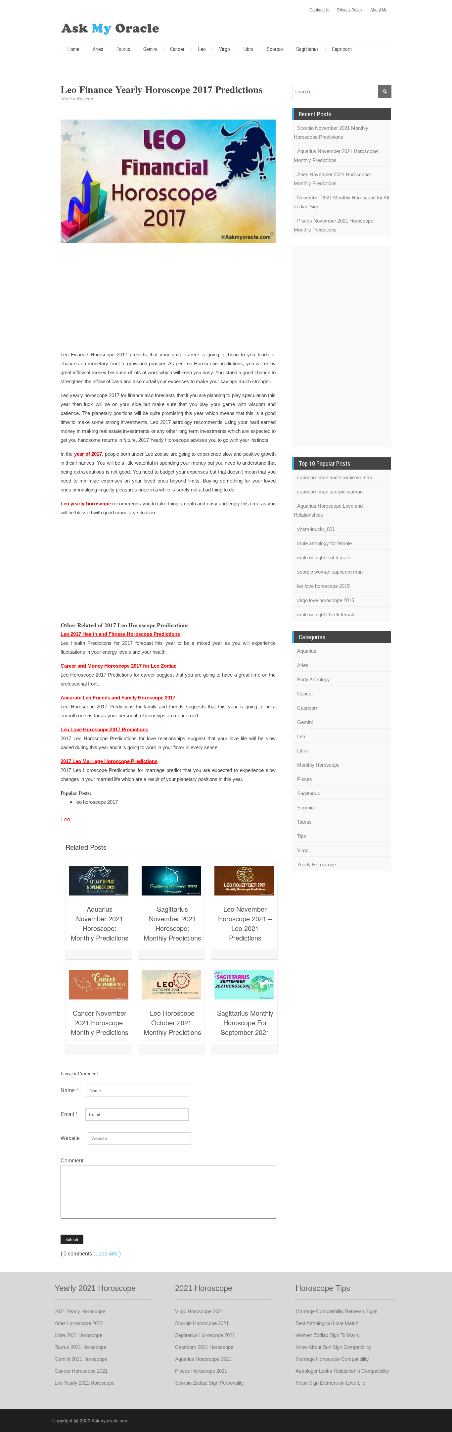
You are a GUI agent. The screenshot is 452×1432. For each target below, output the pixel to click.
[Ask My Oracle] (110, 28)
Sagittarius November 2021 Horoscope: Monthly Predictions (172, 923)
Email (69, 1114)
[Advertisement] (168, 297)
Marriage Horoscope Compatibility (332, 1359)
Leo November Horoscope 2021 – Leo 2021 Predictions (245, 923)
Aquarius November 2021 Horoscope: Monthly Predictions (99, 923)
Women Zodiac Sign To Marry (327, 1335)
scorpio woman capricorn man (330, 572)
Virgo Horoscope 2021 (199, 1311)
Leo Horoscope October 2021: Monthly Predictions (172, 1022)
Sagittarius (307, 49)
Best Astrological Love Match (326, 1323)
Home (73, 49)
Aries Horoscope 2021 (79, 1323)
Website (70, 1138)
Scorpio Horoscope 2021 (202, 1323)
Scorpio (275, 49)
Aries (98, 49)
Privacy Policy (349, 10)
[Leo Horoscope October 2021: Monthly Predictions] (171, 984)
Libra (248, 49)
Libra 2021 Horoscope (78, 1335)
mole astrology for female (324, 543)
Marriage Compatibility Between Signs (336, 1311)
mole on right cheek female (326, 614)
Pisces (304, 779)
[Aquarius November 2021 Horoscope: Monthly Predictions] (99, 880)
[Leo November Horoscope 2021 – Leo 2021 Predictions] (244, 880)
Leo (202, 49)
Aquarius (306, 651)
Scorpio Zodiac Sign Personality (209, 1383)
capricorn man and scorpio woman (334, 477)
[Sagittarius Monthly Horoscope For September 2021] (244, 984)
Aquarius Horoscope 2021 (203, 1359)
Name (69, 1090)
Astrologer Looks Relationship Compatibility (342, 1371)
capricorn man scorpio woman (330, 491)
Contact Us (319, 10)
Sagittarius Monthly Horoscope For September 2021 (245, 1022)
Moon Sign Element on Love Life (330, 1383)
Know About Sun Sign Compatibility (333, 1347)
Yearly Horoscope (316, 864)
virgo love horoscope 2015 (325, 600)
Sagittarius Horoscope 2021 (205, 1335)
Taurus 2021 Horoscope (80, 1347)
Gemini (150, 49)
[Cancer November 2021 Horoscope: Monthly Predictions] (99, 984)
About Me (378, 10)
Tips (301, 836)
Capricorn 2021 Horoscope (204, 1347)
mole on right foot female (323, 557)
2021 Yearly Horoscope (80, 1311)
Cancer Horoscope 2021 (81, 1371)
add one (108, 1253)
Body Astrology (313, 679)
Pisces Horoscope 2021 (201, 1371)
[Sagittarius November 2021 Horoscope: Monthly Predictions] (171, 880)
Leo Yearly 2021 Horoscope (84, 1383)
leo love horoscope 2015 (323, 586)
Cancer (177, 49)
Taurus (123, 49)
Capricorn (342, 49)
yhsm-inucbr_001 (316, 529)
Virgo (224, 49)
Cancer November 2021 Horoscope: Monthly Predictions (99, 1022)
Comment (72, 1160)
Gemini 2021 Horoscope (81, 1359)
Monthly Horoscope (318, 765)
